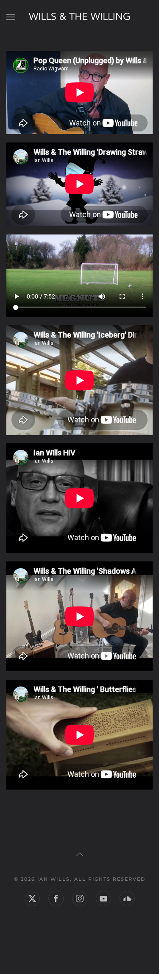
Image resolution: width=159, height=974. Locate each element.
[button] (10, 17)
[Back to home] (80, 17)
